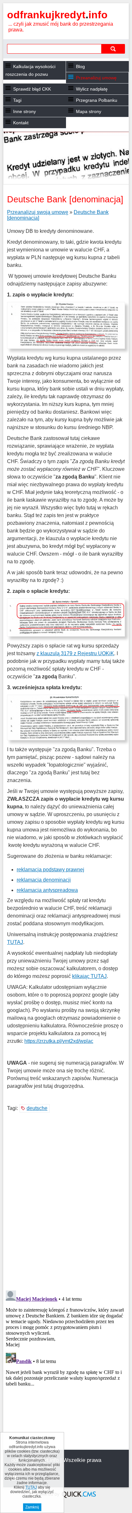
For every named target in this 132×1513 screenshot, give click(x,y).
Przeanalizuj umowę (96, 77)
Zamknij (32, 1507)
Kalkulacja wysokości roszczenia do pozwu (30, 70)
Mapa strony (88, 111)
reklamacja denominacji (44, 880)
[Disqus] (65, 1202)
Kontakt (21, 122)
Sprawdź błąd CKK (32, 89)
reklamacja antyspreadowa (47, 890)
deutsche (37, 1108)
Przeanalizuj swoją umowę (37, 212)
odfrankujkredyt (57, 15)
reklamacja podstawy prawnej (50, 869)
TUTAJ (15, 942)
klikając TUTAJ (89, 976)
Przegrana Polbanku (96, 100)
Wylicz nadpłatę (92, 89)
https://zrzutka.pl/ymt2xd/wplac (58, 1041)
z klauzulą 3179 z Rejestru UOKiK (75, 653)
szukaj (113, 48)
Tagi (17, 100)
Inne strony (24, 111)
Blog (80, 66)
